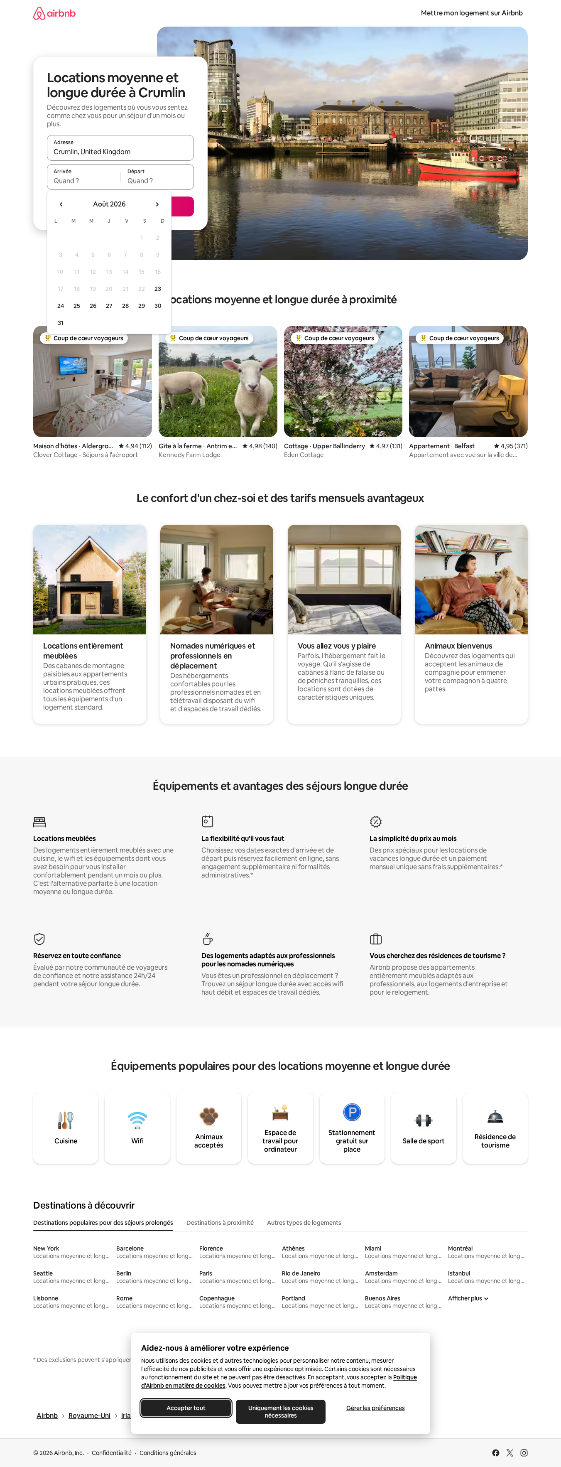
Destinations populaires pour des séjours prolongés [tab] (103, 1222)
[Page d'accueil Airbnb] (54, 13)
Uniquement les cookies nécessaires (280, 1411)
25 (76, 306)
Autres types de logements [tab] (304, 1222)
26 (93, 306)
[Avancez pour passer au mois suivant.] (156, 204)
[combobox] (120, 152)
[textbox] (84, 181)
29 (141, 306)
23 (157, 288)
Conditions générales (168, 1453)
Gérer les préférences (375, 1408)
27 (109, 306)
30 (158, 306)
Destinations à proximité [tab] (220, 1222)
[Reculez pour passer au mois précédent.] (61, 204)
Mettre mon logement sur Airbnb (472, 13)
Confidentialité (112, 1453)
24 (60, 306)
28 (125, 306)
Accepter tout (186, 1408)
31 (61, 323)
